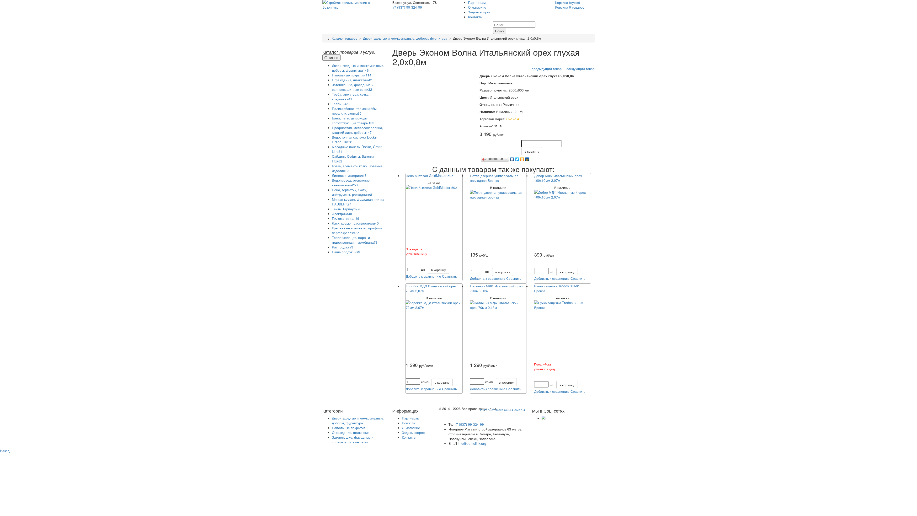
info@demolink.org (472, 443)
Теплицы (341, 103)
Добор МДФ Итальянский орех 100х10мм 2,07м (558, 178)
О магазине (477, 7)
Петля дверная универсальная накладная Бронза (494, 178)
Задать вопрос (479, 12)
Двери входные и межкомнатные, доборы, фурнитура (405, 38)
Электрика (342, 213)
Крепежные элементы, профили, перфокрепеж (358, 230)
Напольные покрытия (351, 75)
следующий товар (580, 68)
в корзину (531, 151)
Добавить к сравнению (423, 276)
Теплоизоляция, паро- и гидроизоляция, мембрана (355, 240)
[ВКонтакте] (512, 158)
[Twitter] (517, 158)
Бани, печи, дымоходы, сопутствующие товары (353, 120)
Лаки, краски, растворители (355, 223)
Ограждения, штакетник (352, 79)
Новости (408, 422)
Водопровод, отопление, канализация (351, 182)
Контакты (475, 16)
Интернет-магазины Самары (502, 409)
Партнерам (477, 2)
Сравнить (449, 276)
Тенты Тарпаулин (346, 208)
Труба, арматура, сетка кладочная (350, 96)
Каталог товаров (344, 38)
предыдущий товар (547, 68)
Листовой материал (349, 175)
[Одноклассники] (522, 158)
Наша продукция (346, 251)
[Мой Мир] (527, 158)
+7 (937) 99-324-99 (407, 7)
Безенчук (399, 2)
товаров (569, 7)
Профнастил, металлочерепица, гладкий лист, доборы (357, 130)
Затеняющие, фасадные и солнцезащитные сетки (352, 87)
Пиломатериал (345, 218)
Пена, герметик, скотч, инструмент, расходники (353, 192)
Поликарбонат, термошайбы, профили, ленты (355, 111)
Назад (5, 450)
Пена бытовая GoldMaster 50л (429, 175)
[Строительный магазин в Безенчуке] (353, 4)
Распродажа (342, 247)
